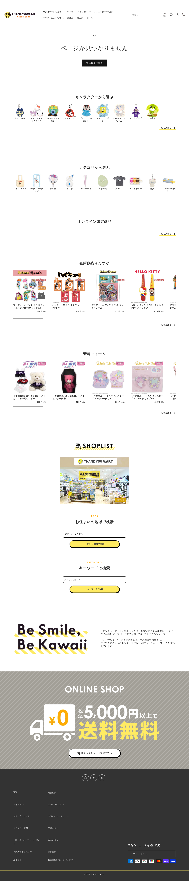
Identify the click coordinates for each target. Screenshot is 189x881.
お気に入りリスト (21, 816)
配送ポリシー (54, 828)
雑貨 (152, 189)
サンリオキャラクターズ (36, 119)
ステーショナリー (169, 190)
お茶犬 (152, 118)
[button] (53, 12)
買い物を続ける (94, 63)
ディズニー (70, 118)
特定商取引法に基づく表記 (60, 860)
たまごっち (20, 118)
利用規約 (52, 852)
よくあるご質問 (20, 828)
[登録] (172, 853)
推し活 (53, 189)
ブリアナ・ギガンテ (86, 119)
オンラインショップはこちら (96, 753)
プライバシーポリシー (58, 816)
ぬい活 (70, 189)
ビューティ (86, 189)
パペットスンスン (53, 119)
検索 (15, 792)
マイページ (18, 804)
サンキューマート (98, 874)
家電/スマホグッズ (36, 190)
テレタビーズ (136, 118)
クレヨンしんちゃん (119, 119)
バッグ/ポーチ (20, 189)
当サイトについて (56, 804)
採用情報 (17, 860)
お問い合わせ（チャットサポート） (27, 842)
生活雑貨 (103, 189)
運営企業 (52, 792)
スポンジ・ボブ (103, 119)
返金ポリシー (54, 840)
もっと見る (166, 128)
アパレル (119, 189)
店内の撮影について (22, 852)
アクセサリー (136, 189)
